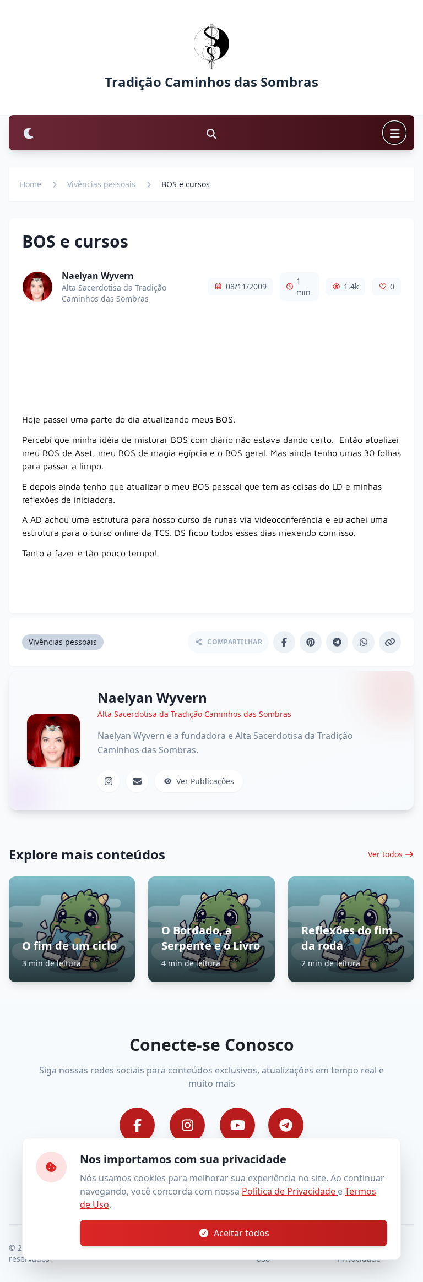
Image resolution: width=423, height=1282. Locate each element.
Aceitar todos (241, 1233)
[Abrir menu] (394, 133)
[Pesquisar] (211, 133)
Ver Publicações (205, 781)
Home (30, 184)
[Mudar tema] (29, 133)
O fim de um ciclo (69, 945)
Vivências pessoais (101, 184)
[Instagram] (108, 781)
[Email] (137, 781)
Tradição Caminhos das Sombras (211, 82)
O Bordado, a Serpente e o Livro (210, 938)
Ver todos (385, 854)
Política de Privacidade (290, 1191)
